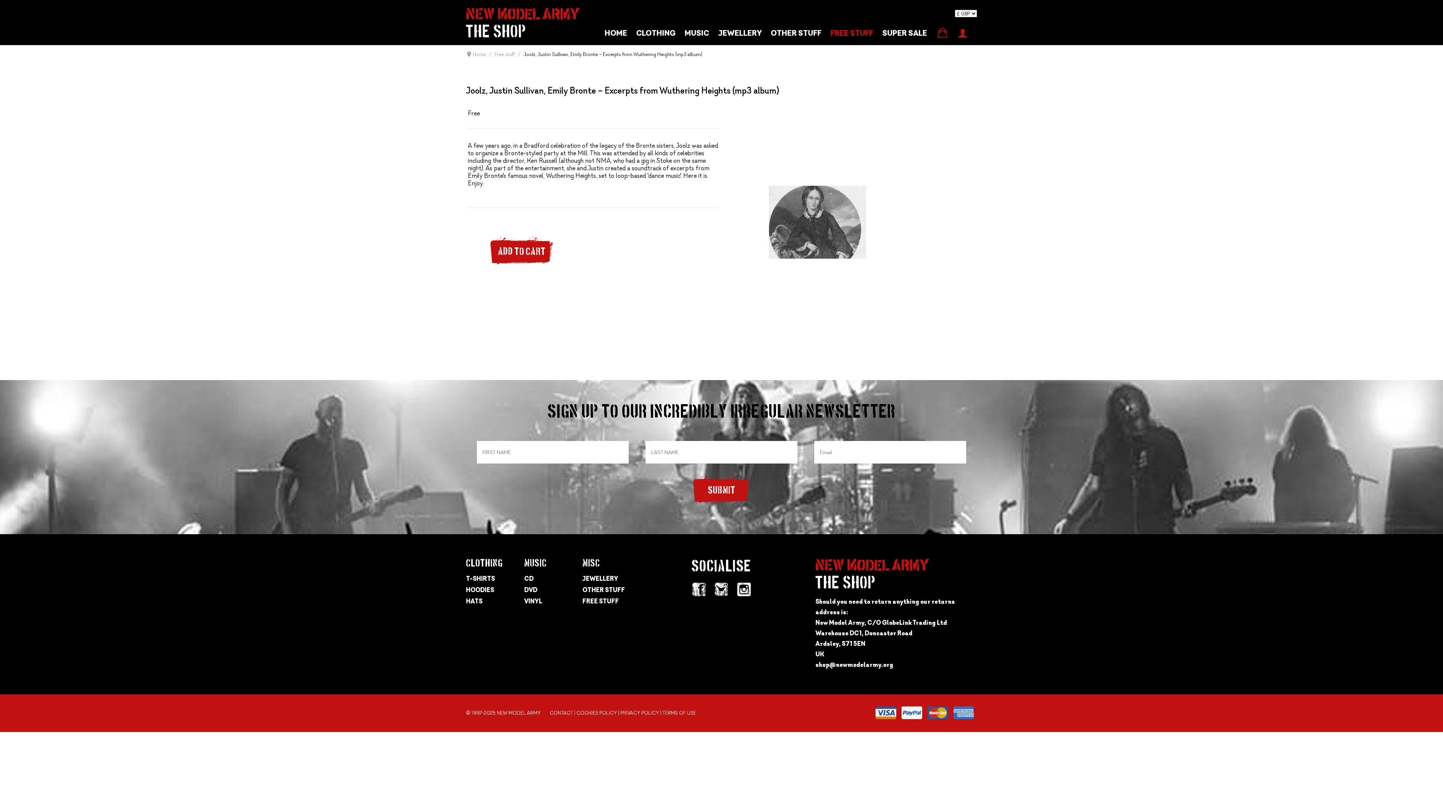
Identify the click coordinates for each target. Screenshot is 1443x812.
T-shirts (480, 578)
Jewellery (740, 33)
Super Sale (904, 33)
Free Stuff (600, 601)
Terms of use (679, 713)
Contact (561, 713)
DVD (530, 590)
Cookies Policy (596, 713)
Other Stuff (603, 590)
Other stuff (796, 33)
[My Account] (962, 32)
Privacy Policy (639, 713)
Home (616, 33)
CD (529, 578)
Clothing (656, 33)
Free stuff (851, 33)
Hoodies (480, 590)
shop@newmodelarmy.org (854, 665)
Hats (474, 601)
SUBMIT (721, 490)
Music (697, 33)
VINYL (533, 601)
